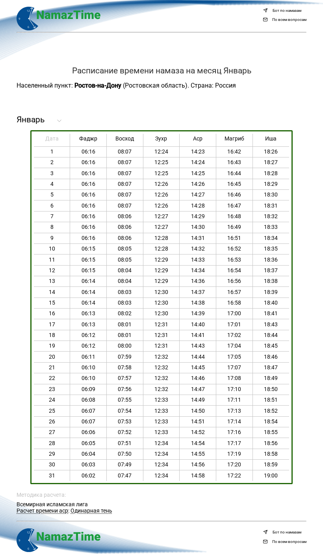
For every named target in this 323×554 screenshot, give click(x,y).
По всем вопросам (289, 19)
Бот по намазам (287, 10)
